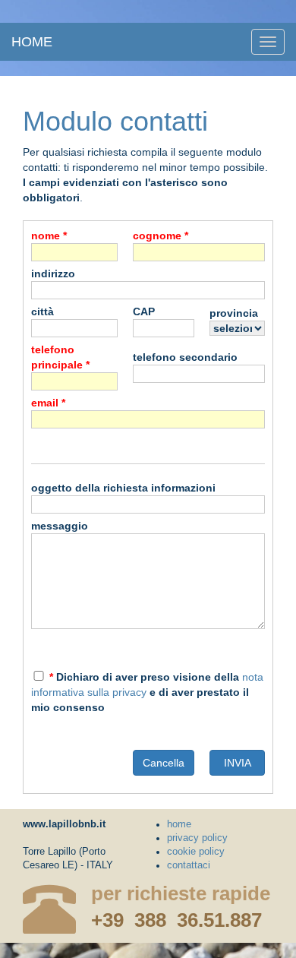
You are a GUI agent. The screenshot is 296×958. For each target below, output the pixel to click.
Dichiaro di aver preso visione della (144, 677)
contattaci (188, 865)
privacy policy (197, 838)
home (31, 41)
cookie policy (196, 851)
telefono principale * (60, 357)
